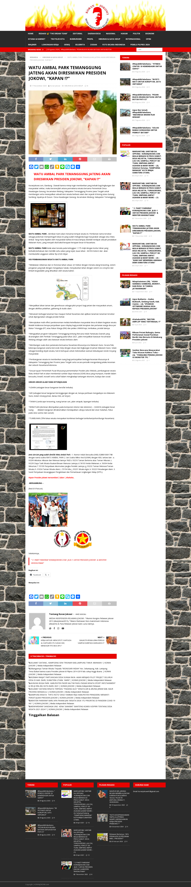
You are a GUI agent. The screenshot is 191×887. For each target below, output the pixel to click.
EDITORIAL (78, 33)
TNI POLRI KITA (58, 39)
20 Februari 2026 (117, 841)
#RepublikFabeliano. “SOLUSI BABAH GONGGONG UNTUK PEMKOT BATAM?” (145, 130)
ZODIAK (93, 44)
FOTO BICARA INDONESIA (113, 44)
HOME (30, 33)
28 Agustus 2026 (139, 102)
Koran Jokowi (55, 86)
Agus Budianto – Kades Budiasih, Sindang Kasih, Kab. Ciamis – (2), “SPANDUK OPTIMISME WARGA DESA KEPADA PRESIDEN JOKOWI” (146, 304)
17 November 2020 (39, 86)
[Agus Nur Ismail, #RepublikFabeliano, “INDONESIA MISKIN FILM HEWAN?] (125, 113)
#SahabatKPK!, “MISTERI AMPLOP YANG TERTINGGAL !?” (146, 320)
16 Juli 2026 (138, 325)
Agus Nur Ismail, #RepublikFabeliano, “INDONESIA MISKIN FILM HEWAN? (143, 113)
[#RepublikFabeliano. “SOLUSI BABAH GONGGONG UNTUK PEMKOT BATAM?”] (125, 130)
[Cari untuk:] (149, 49)
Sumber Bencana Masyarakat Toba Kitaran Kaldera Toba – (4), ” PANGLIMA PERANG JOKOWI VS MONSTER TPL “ (147, 354)
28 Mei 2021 (138, 312)
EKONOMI (149, 33)
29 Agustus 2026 (139, 72)
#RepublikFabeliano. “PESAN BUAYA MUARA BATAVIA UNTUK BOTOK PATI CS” (146, 97)
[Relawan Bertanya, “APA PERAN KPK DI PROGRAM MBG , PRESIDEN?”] (102, 837)
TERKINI (125, 57)
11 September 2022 (141, 292)
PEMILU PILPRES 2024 (140, 44)
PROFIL (90, 39)
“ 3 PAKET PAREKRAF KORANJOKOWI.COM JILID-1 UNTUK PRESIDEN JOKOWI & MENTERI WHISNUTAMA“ (145, 212)
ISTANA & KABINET (36, 39)
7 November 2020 (140, 218)
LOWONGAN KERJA (50, 44)
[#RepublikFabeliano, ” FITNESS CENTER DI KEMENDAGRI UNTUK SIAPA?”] (125, 67)
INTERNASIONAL (133, 39)
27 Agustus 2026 (139, 120)
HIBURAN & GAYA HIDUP (109, 39)
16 (147, 176)
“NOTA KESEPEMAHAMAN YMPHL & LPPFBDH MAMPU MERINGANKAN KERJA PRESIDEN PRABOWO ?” (119, 819)
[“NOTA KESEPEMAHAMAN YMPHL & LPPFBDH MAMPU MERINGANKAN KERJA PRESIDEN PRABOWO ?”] (102, 818)
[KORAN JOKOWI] (95, 29)
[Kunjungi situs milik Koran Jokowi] (50, 628)
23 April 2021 (138, 200)
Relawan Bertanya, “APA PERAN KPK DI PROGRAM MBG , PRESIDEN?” (119, 836)
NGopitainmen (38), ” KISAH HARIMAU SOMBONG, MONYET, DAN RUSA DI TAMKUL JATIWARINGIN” (146, 285)
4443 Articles (80, 614)
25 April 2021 (138, 266)
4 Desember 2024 (117, 827)
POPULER (126, 145)
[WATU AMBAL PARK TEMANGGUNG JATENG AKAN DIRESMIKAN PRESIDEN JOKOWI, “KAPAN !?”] (125, 229)
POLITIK (136, 33)
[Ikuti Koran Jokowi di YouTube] (62, 628)
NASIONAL (111, 33)
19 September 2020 (118, 805)
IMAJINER (32, 44)
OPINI (148, 39)
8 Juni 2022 (137, 343)
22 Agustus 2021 (139, 360)
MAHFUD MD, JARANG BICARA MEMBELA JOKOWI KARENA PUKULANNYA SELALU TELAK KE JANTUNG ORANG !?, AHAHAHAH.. (119, 796)
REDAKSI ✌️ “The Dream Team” (53, 33)
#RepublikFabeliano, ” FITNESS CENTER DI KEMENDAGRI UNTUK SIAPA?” (147, 66)
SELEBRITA (80, 44)
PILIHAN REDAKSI (129, 275)
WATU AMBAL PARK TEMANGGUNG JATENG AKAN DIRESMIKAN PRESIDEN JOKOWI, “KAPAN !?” (146, 229)
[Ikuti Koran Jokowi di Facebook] (53, 628)
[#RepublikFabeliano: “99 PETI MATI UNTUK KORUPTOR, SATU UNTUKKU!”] (125, 82)
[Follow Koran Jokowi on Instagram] (57, 628)
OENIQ (67, 44)
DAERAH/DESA (94, 33)
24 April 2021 (138, 176)
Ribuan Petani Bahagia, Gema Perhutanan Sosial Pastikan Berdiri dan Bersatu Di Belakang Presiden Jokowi (147, 336)
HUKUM (124, 33)
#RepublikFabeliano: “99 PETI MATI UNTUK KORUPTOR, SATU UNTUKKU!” (146, 81)
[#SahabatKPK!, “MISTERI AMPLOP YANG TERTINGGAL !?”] (125, 322)
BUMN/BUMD (76, 39)
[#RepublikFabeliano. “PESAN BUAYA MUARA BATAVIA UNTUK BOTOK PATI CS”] (125, 97)
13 (147, 200)
